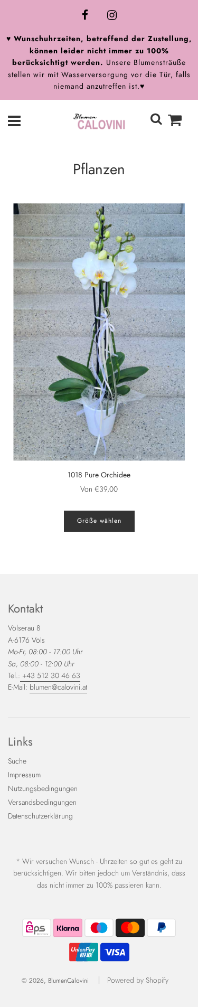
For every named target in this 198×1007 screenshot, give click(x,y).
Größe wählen (99, 520)
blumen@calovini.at (58, 687)
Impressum (24, 774)
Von (99, 489)
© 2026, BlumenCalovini (55, 980)
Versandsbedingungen (42, 802)
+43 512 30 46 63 (50, 675)
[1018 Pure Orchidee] (99, 332)
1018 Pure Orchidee (99, 474)
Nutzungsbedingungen (43, 788)
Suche (17, 761)
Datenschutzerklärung (40, 816)
